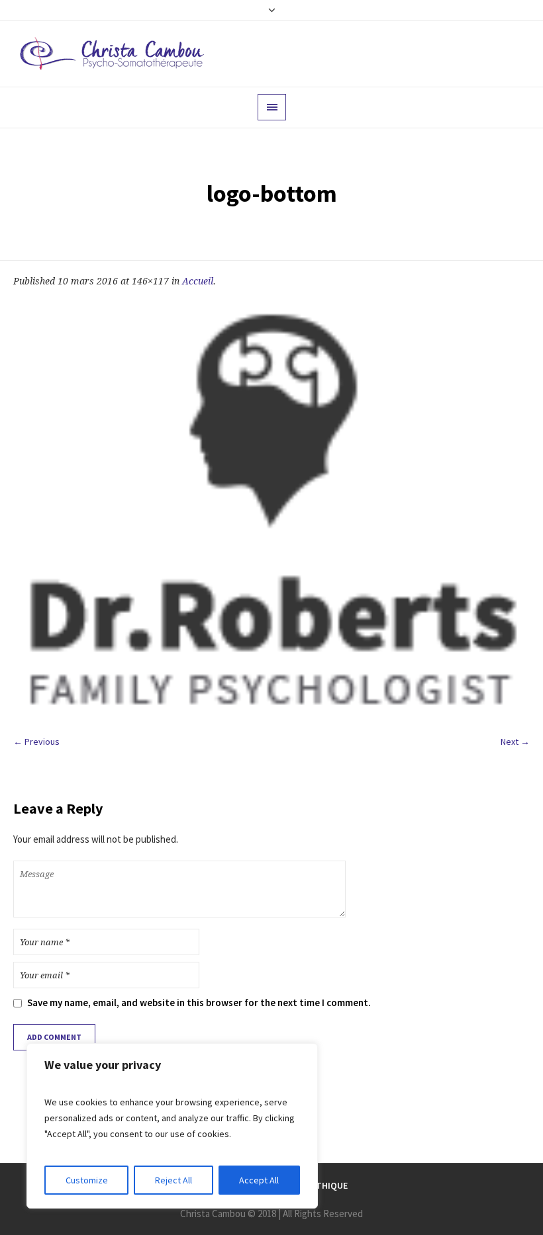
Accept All (259, 1180)
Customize (87, 1180)
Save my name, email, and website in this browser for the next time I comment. (199, 1002)
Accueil (197, 281)
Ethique (329, 1185)
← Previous (36, 741)
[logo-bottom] (271, 511)
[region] (172, 1126)
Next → (515, 741)
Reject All (173, 1180)
